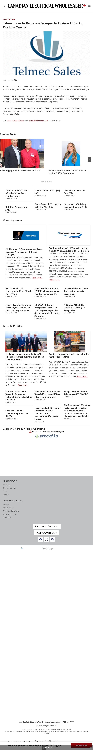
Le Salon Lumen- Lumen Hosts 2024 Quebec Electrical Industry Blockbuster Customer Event (24, 357)
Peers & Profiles (12, 326)
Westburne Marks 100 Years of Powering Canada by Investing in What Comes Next (69, 249)
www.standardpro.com (38, 121)
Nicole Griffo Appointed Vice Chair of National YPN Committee (67, 172)
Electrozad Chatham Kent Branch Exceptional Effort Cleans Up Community (47, 394)
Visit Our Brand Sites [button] (46, 533)
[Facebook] (40, 539)
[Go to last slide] (3, 159)
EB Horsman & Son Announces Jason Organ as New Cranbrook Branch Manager (23, 252)
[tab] (42, 181)
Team (5, 491)
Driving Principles (9, 488)
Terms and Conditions (11, 511)
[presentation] (22, 153)
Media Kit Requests (10, 514)
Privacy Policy (8, 508)
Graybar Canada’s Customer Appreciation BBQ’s (16, 413)
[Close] (90, 744)
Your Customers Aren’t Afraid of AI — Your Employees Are (16, 193)
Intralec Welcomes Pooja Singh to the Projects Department (76, 291)
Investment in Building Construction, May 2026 (75, 205)
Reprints (6, 505)
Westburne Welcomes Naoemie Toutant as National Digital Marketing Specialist (18, 395)
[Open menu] (89, 6)
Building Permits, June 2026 (16, 208)
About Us (6, 485)
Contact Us (7, 517)
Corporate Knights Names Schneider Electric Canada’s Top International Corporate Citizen (47, 413)
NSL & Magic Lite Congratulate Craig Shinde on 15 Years (18, 291)
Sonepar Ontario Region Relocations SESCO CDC (76, 393)
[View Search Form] (4, 6)
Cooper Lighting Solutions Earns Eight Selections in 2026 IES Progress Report (18, 308)
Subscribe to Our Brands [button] (47, 526)
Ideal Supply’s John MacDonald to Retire (20, 170)
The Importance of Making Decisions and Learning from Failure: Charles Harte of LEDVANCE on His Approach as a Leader (77, 411)
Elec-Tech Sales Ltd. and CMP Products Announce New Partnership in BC (46, 291)
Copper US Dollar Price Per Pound (24, 429)
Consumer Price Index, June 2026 (75, 192)
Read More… (37, 278)
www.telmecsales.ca (15, 121)
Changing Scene (9, 19)
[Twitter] (46, 539)
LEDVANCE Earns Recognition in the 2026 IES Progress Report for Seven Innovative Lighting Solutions (47, 310)
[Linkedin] (52, 539)
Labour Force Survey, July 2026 (47, 192)
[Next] (89, 159)
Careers (6, 494)
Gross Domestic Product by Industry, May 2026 (47, 205)
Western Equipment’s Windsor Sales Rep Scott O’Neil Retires (69, 355)
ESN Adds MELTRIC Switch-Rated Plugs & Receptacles (74, 308)
